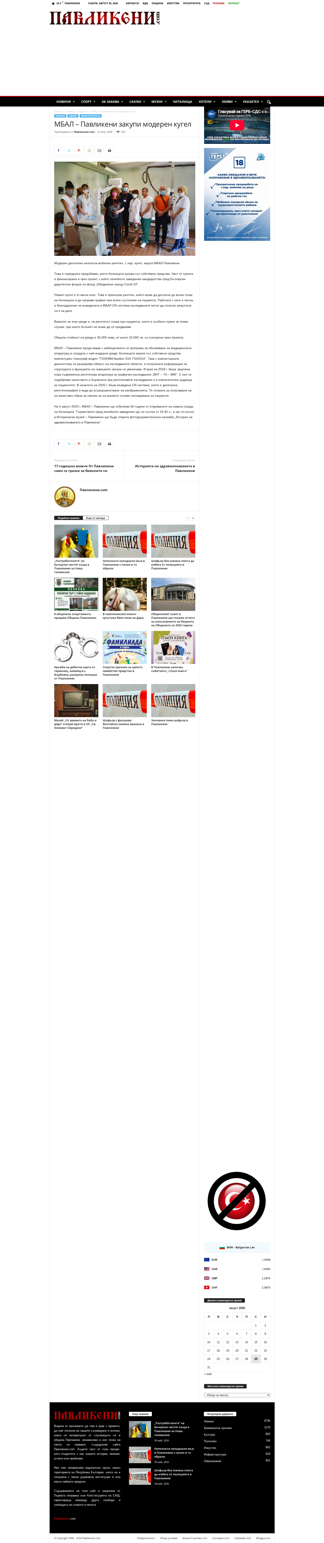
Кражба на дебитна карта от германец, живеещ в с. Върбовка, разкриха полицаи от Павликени (75, 672)
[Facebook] (58, 150)
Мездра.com (263, 1538)
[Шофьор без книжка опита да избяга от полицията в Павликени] (173, 541)
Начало (58, 111)
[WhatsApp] (89, 150)
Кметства (173, 3)
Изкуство (210, 1447)
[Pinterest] (78, 150)
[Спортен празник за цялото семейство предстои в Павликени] (125, 647)
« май (208, 1374)
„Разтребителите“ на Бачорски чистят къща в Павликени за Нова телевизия (71, 566)
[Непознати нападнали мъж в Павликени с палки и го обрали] (125, 541)
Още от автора (95, 518)
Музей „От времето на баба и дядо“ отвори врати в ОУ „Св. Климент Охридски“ (75, 724)
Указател (251, 101)
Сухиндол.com (220, 1538)
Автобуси (132, 3)
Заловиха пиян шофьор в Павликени (169, 722)
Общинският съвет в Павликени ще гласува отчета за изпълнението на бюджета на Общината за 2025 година (173, 619)
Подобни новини (68, 518)
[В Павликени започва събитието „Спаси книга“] (173, 647)
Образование (212, 1461)
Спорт (86, 101)
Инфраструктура (90, 115)
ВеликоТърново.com (194, 1538)
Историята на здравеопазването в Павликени (165, 468)
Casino (135, 101)
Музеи (157, 101)
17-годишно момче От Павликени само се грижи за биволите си (84, 468)
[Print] (109, 150)
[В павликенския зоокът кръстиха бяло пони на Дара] (125, 594)
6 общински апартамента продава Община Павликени (75, 616)
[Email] (99, 150)
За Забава (110, 101)
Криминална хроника (218, 1428)
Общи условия (168, 1538)
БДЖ (145, 3)
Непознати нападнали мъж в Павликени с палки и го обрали (124, 564)
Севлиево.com (242, 1538)
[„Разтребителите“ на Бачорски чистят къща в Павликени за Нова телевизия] (76, 541)
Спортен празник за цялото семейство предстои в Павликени (122, 671)
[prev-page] (188, 518)
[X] (68, 150)
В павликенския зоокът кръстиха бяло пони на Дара (123, 616)
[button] (269, 102)
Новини (63, 101)
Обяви (227, 101)
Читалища (182, 101)
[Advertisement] (222, 18)
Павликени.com (84, 131)
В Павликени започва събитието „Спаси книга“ (169, 669)
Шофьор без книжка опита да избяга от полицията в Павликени (172, 564)
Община (157, 3)
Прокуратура (192, 3)
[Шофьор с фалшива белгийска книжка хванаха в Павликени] (125, 700)
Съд (206, 3)
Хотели (205, 101)
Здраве (83, 111)
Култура (209, 1434)
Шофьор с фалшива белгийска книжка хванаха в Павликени (123, 724)
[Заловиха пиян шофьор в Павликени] (173, 700)
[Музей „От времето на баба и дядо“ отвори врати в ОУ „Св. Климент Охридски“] (76, 700)
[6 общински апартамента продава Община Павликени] (76, 594)
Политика (210, 1441)
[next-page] (193, 518)
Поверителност (146, 1538)
